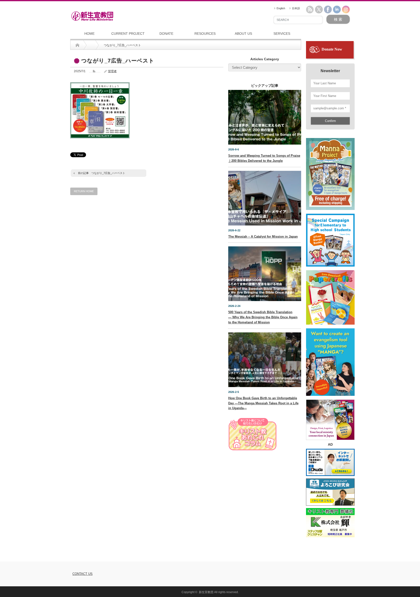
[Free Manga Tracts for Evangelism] (330, 171)
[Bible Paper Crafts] (330, 295)
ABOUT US (243, 33)
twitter (319, 9)
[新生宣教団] (92, 16)
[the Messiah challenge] (330, 237)
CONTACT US (82, 574)
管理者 (112, 71)
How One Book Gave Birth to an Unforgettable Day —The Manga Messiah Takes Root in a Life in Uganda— (263, 403)
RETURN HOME (84, 191)
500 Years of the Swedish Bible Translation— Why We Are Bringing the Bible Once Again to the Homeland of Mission (263, 317)
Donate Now (332, 49)
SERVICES (281, 33)
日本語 (295, 8)
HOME (89, 33)
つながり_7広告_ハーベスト (108, 173)
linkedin (337, 9)
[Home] (77, 45)
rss (310, 9)
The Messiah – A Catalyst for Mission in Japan (263, 236)
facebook (328, 9)
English (280, 8)
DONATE (166, 33)
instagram (346, 9)
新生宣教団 (206, 592)
